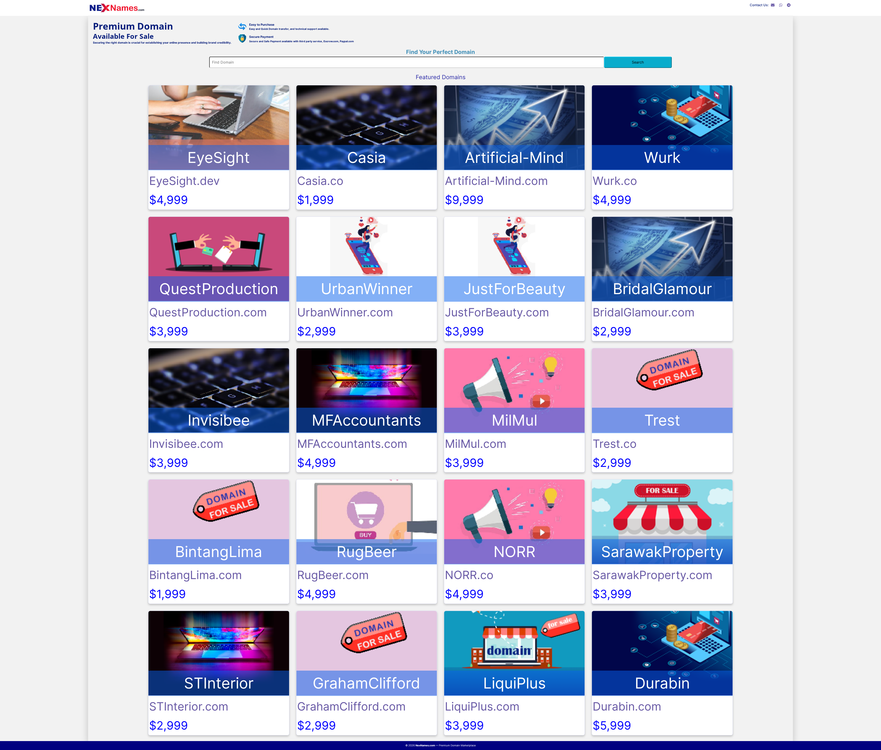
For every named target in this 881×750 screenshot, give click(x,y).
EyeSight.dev (184, 181)
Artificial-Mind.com (496, 181)
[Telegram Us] (789, 5)
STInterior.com (188, 706)
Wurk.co (615, 181)
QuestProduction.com (208, 312)
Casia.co (320, 181)
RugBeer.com (333, 575)
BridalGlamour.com (643, 312)
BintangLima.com (195, 575)
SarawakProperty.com (652, 575)
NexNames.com (425, 745)
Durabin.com (627, 706)
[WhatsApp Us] (780, 5)
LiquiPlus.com (482, 706)
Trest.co (615, 444)
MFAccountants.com (352, 444)
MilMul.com (475, 444)
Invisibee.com (186, 444)
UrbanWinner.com (345, 312)
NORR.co (469, 575)
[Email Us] (773, 5)
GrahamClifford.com (351, 706)
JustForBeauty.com (497, 312)
